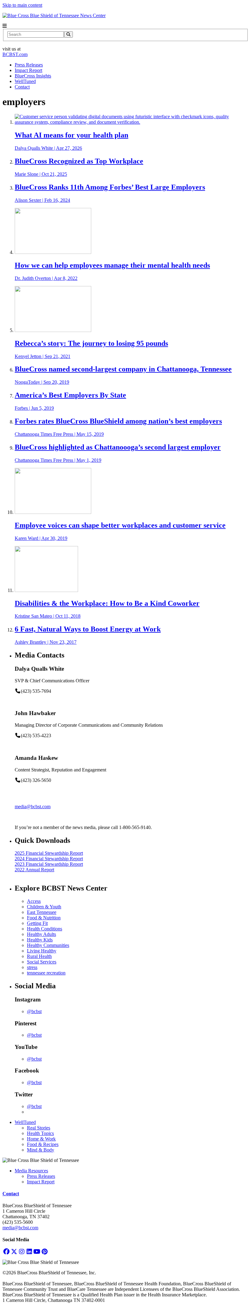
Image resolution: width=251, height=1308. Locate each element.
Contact (22, 86)
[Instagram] (21, 1251)
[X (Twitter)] (14, 1251)
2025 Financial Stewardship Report (49, 853)
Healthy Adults (41, 934)
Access (34, 901)
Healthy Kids (40, 939)
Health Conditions (44, 928)
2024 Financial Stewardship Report (49, 858)
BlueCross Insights (33, 75)
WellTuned (25, 81)
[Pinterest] (44, 1251)
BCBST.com (15, 54)
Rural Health (39, 956)
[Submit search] (68, 34)
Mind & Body (40, 1149)
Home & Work (41, 1138)
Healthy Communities (48, 945)
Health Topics (40, 1133)
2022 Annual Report (34, 869)
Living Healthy (41, 950)
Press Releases (29, 64)
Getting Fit (37, 923)
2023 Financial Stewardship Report (49, 864)
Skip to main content (22, 5)
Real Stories (38, 1127)
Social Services (41, 961)
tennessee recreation (46, 972)
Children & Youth (44, 906)
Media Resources (31, 1170)
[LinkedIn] (29, 1251)
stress (32, 967)
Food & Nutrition (44, 917)
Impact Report (28, 70)
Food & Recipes (42, 1144)
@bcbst (34, 1011)
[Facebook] (6, 1251)
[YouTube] (37, 1251)
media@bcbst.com (33, 806)
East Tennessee (41, 912)
